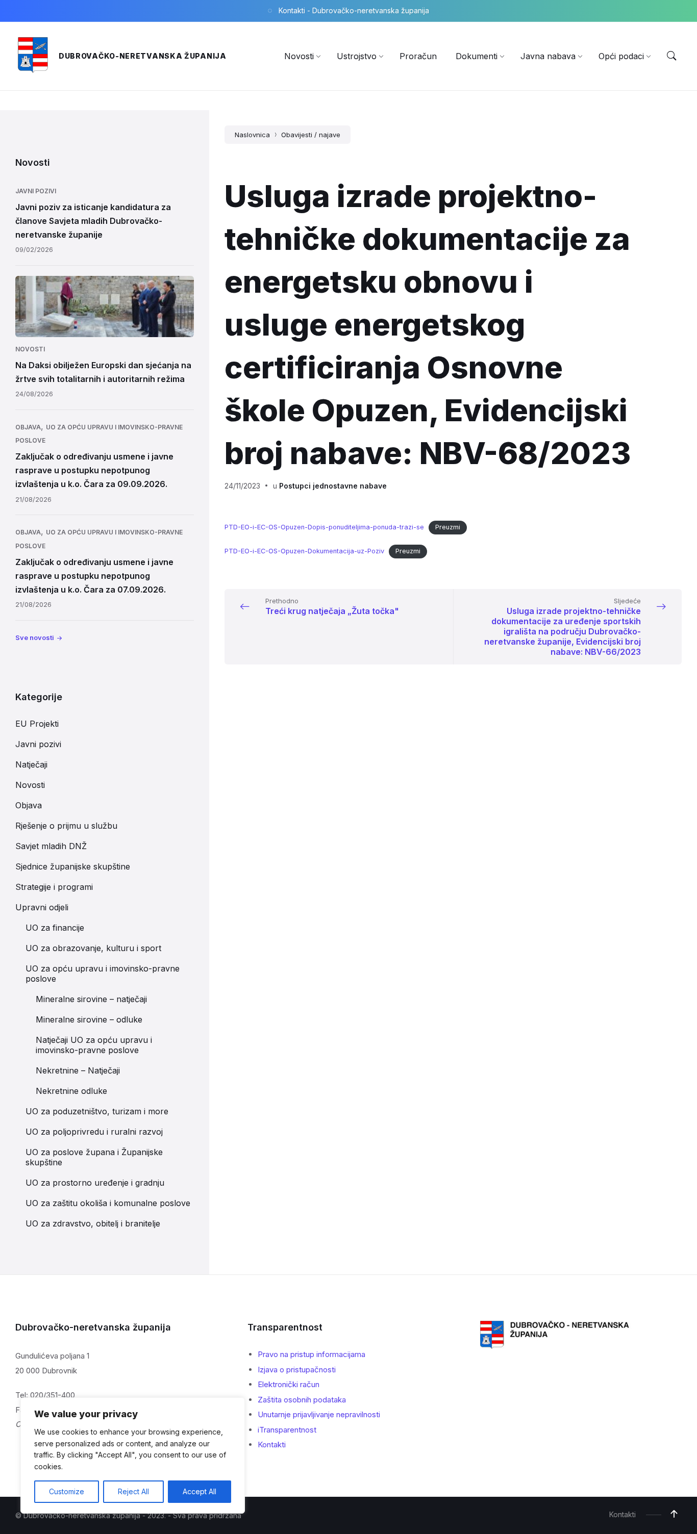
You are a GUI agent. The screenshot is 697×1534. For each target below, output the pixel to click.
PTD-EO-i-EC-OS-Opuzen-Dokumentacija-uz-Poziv (304, 551)
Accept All (199, 1491)
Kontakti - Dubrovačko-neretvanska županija (354, 10)
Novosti (30, 349)
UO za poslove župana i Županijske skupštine (94, 1157)
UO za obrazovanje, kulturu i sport (93, 948)
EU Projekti (37, 724)
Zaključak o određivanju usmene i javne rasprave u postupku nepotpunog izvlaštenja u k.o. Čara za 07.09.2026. (94, 576)
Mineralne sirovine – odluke (89, 1019)
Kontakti (272, 1444)
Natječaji (31, 764)
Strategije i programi (54, 887)
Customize (66, 1491)
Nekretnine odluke (71, 1091)
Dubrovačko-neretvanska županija (143, 56)
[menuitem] (299, 56)
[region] (132, 1455)
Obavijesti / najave (310, 135)
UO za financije (55, 928)
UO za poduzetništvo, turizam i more (97, 1111)
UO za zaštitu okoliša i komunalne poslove (108, 1203)
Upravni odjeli (41, 907)
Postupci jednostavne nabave (333, 485)
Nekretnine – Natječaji (78, 1070)
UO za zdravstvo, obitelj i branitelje (93, 1223)
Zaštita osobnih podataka (302, 1399)
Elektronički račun (288, 1384)
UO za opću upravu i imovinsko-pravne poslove (103, 973)
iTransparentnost (287, 1430)
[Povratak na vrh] (674, 1514)
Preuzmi (447, 527)
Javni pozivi (35, 191)
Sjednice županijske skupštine (72, 866)
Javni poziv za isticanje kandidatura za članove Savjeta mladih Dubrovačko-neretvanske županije (93, 221)
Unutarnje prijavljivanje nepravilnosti (319, 1414)
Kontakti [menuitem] (622, 1514)
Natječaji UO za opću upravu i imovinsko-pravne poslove (94, 1045)
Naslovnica (252, 135)
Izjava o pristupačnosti (297, 1369)
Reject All (133, 1491)
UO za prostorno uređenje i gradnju (95, 1183)
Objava (28, 427)
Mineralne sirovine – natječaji (91, 999)
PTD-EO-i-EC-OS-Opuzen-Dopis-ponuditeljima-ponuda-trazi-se (324, 527)
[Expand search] (671, 56)
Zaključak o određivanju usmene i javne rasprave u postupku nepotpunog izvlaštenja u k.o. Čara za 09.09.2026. (94, 470)
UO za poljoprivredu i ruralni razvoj (94, 1132)
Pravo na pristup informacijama (311, 1354)
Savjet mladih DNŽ (51, 846)
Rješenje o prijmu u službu (66, 826)
